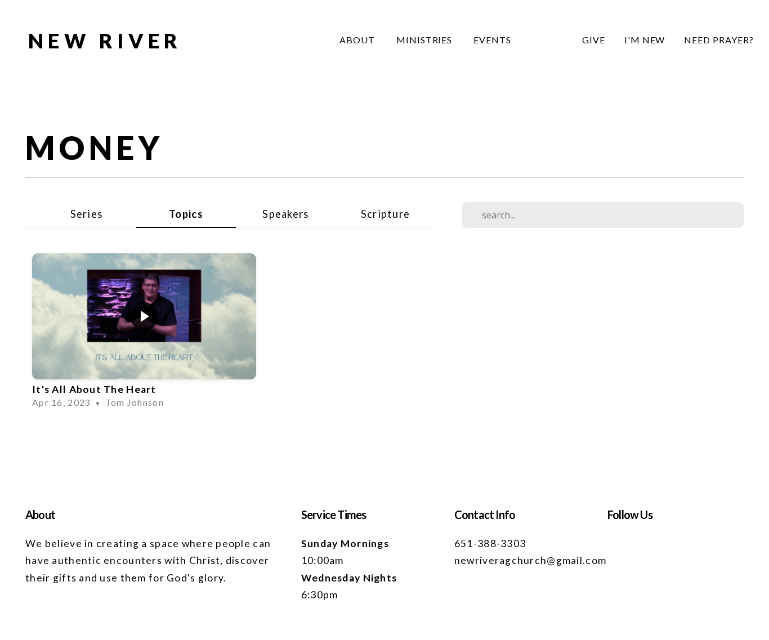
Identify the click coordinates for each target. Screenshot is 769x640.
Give (593, 39)
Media (546, 39)
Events (492, 39)
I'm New (644, 39)
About (358, 39)
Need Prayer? (719, 39)
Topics (186, 214)
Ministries (425, 39)
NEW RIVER (105, 40)
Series (86, 214)
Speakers (285, 214)
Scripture (385, 214)
